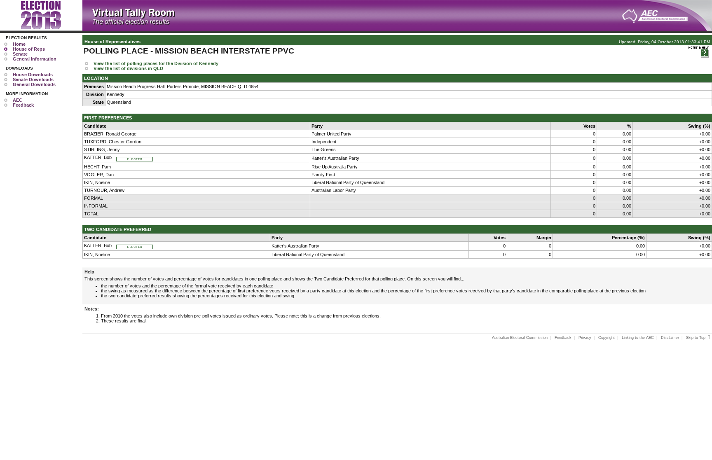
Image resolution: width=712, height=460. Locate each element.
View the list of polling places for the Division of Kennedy (156, 63)
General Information (34, 58)
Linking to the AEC (638, 338)
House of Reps (29, 49)
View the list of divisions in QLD (128, 68)
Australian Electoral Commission (520, 338)
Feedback (23, 105)
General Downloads (34, 84)
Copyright (606, 338)
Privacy (584, 338)
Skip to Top (696, 338)
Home (19, 44)
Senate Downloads (33, 79)
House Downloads (33, 74)
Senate (20, 53)
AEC (17, 100)
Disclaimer (670, 338)
